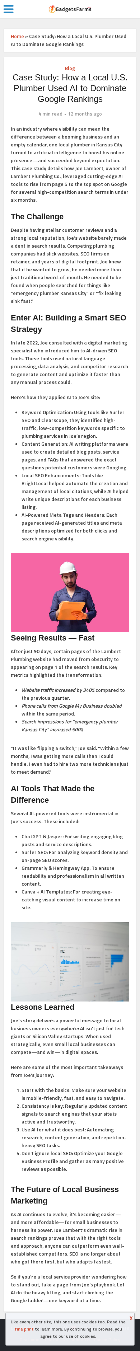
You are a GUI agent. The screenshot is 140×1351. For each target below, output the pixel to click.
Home (17, 36)
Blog (70, 68)
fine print (24, 1329)
